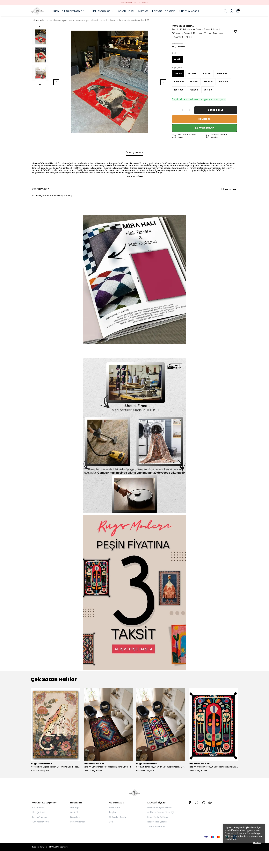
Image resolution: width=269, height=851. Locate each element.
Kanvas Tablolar (163, 11)
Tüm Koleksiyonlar (40, 821)
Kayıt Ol (74, 812)
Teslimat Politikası (156, 826)
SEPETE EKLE (215, 110)
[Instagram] (196, 802)
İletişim (112, 812)
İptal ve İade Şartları (157, 821)
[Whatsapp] (210, 802)
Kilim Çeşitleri (38, 812)
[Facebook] (190, 802)
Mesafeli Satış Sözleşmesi (159, 807)
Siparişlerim (75, 817)
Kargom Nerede (77, 821)
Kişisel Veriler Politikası (157, 817)
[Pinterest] (203, 802)
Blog (111, 821)
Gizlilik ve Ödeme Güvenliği (160, 812)
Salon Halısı (126, 11)
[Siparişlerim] (231, 11)
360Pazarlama (62, 847)
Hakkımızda (114, 807)
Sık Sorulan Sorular (118, 817)
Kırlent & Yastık (189, 11)
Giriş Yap (74, 807)
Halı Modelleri (101, 11)
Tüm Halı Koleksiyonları (68, 11)
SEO (51, 847)
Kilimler (143, 11)
